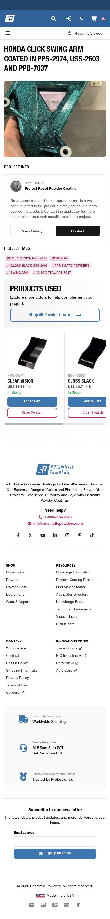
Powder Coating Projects (76, 580)
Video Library (67, 617)
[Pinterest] (79, 535)
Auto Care (64, 670)
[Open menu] (7, 33)
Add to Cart (32, 401)
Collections (15, 572)
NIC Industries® (69, 656)
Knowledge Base (70, 602)
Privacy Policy (17, 678)
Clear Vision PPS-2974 (28, 258)
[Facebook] (18, 535)
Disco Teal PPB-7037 (54, 272)
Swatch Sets (16, 587)
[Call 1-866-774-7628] (81, 18)
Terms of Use (16, 685)
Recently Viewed (89, 33)
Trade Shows (66, 648)
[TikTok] (92, 535)
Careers (12, 692)
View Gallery (32, 230)
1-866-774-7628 (58, 517)
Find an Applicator (70, 587)
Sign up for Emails (58, 853)
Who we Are (16, 648)
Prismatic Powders (73, 265)
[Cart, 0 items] (98, 19)
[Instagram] (67, 535)
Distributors (65, 624)
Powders (13, 580)
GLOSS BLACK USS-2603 (29, 265)
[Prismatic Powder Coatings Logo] (9, 18)
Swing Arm (19, 272)
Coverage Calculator (73, 572)
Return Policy (17, 663)
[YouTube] (43, 535)
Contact (77, 230)
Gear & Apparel (18, 602)
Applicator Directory (72, 594)
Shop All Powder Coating (51, 315)
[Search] (53, 18)
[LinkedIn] (55, 535)
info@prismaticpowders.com (58, 523)
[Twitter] (30, 535)
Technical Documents (73, 609)
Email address (24, 832)
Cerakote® (65, 663)
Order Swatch (32, 413)
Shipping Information (23, 670)
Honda (61, 258)
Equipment (15, 594)
